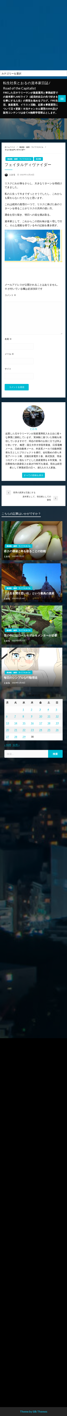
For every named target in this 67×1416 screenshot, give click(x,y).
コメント (10, 295)
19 (57, 723)
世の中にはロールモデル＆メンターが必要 (30, 635)
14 (15, 723)
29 (24, 736)
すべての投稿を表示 (33, 475)
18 (49, 723)
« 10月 (7, 744)
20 (7, 729)
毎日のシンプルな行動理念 (21, 677)
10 (40, 716)
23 (32, 729)
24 (40, 729)
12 (57, 716)
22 (24, 729)
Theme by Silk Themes (33, 1411)
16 (32, 723)
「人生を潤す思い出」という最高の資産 (29, 593)
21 (15, 729)
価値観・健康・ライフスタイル (31, 147)
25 (49, 729)
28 (15, 736)
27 (7, 736)
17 (40, 723)
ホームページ (10, 147)
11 (49, 716)
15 (24, 723)
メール (9, 354)
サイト (8, 368)
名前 (8, 339)
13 (7, 723)
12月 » (16, 744)
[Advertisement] (33, 35)
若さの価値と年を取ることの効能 (25, 551)
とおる (12, 174)
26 (57, 729)
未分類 (38, 159)
